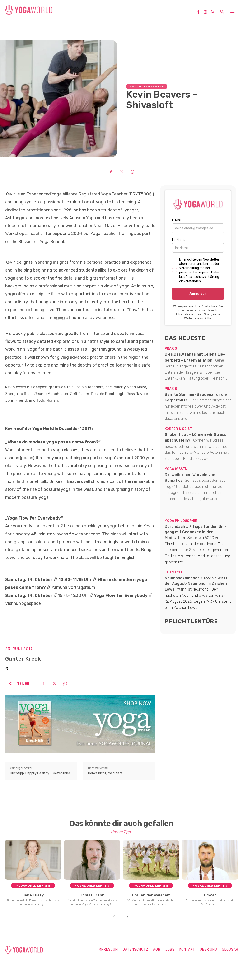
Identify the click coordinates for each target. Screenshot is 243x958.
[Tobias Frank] (92, 860)
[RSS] (214, 12)
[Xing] (7, 667)
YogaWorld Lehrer (147, 86)
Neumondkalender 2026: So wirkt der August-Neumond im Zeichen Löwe (196, 583)
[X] (121, 171)
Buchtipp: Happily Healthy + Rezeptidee (40, 773)
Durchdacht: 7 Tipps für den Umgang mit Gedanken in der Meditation (195, 532)
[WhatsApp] (132, 171)
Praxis (171, 348)
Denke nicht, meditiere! (105, 773)
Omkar (210, 895)
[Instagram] (207, 12)
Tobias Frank (92, 895)
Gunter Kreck (23, 659)
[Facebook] (200, 12)
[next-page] (126, 917)
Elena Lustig (33, 895)
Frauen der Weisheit (151, 895)
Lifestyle (174, 572)
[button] (222, 12)
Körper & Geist (178, 429)
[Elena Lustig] (33, 860)
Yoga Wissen (176, 469)
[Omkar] (210, 860)
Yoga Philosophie (181, 521)
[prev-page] (115, 917)
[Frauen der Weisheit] (151, 860)
